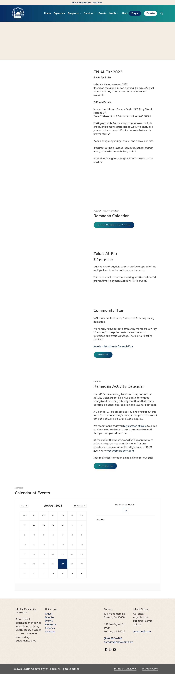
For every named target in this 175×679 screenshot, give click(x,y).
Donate (49, 617)
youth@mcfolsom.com (120, 450)
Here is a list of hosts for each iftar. (113, 346)
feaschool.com (142, 631)
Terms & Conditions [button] (125, 668)
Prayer (48, 613)
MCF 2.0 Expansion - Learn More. (87, 2)
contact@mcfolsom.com (118, 642)
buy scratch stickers (135, 426)
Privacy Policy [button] (150, 668)
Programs (50, 624)
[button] (114, 225)
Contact (50, 631)
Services (50, 628)
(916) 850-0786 (113, 638)
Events (49, 621)
